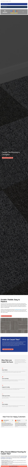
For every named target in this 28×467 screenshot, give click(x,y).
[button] (23, 11)
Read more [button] (2, 426)
